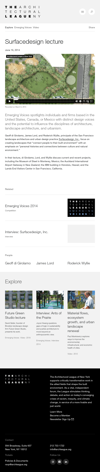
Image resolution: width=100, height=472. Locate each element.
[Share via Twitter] (81, 27)
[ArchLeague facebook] (60, 462)
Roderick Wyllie (79, 263)
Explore (9, 27)
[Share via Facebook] (85, 27)
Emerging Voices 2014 (21, 206)
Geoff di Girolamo (18, 263)
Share (92, 27)
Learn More (56, 411)
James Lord (45, 263)
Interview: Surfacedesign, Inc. (26, 232)
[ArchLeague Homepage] (22, 11)
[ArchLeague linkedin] (66, 462)
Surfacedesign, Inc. (69, 139)
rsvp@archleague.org (16, 464)
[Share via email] (75, 27)
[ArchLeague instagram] (53, 462)
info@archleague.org (60, 449)
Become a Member (60, 415)
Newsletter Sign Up (60, 419)
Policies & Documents (16, 460)
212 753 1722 (57, 445)
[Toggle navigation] (82, 11)
